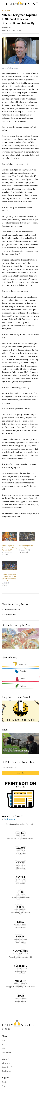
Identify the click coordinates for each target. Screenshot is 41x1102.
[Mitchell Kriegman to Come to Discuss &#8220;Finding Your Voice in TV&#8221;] (9, 536)
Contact (5, 1058)
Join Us (4, 1045)
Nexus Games (9, 657)
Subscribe (20, 773)
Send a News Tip (7, 1067)
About (5, 1036)
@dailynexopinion (10, 819)
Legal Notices (6, 1052)
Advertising (6, 1063)
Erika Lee (7, 27)
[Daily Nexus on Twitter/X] (6, 1029)
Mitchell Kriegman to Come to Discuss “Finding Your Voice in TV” (9, 548)
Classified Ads (6, 1071)
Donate (4, 1082)
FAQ (3, 1048)
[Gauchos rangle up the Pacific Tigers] (27, 536)
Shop (3, 1086)
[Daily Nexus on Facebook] (3, 1029)
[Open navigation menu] (37, 3)
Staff (3, 1041)
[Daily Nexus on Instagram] (9, 1029)
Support (5, 1077)
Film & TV (6, 11)
